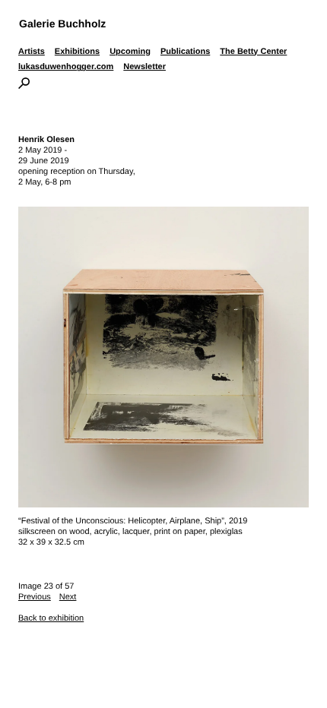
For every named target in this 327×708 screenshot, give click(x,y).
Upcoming (130, 51)
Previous (34, 597)
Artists (31, 51)
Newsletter (144, 66)
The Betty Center (253, 51)
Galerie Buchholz (62, 23)
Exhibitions (77, 51)
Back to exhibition (51, 618)
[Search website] (24, 85)
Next (68, 597)
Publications (185, 51)
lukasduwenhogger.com (65, 66)
